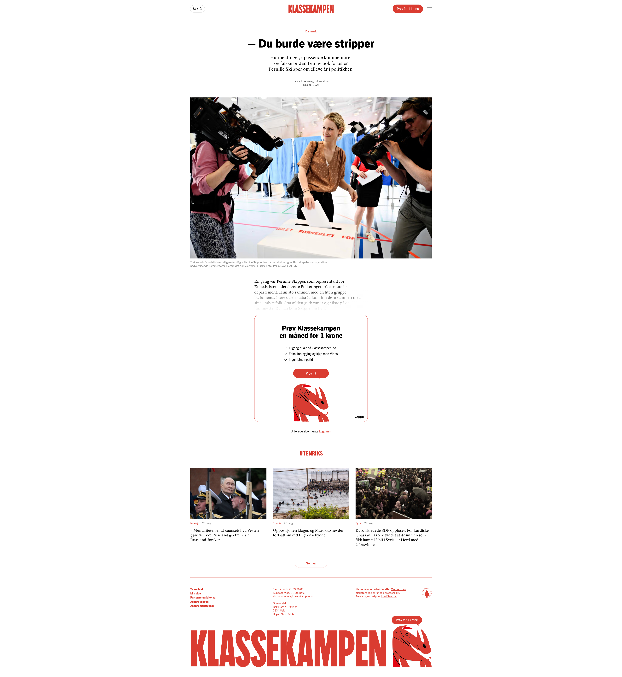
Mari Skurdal (389, 596)
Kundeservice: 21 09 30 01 (289, 592)
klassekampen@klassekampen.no (293, 596)
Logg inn (325, 431)
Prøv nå (311, 373)
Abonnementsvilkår (202, 605)
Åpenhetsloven (199, 601)
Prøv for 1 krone (408, 8)
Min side (195, 593)
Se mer (311, 563)
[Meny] (429, 9)
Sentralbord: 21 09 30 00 (288, 589)
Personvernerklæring (202, 597)
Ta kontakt (196, 589)
